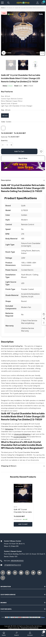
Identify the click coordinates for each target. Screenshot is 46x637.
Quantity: (4, 140)
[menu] (2, 2)
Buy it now (23, 158)
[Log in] (37, 3)
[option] (23, 33)
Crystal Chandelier (19, 437)
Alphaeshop (9, 429)
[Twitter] (3, 578)
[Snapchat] (33, 572)
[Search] (8, 3)
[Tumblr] (27, 572)
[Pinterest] (15, 572)
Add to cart (19, 151)
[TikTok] (21, 572)
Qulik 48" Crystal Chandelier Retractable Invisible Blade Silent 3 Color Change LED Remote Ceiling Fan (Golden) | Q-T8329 (23, 512)
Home (3, 8)
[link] (41, 151)
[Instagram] (9, 572)
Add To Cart (23, 524)
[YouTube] (39, 572)
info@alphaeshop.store (12, 565)
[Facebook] (3, 572)
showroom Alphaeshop (22, 434)
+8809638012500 (17, 561)
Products (10, 8)
